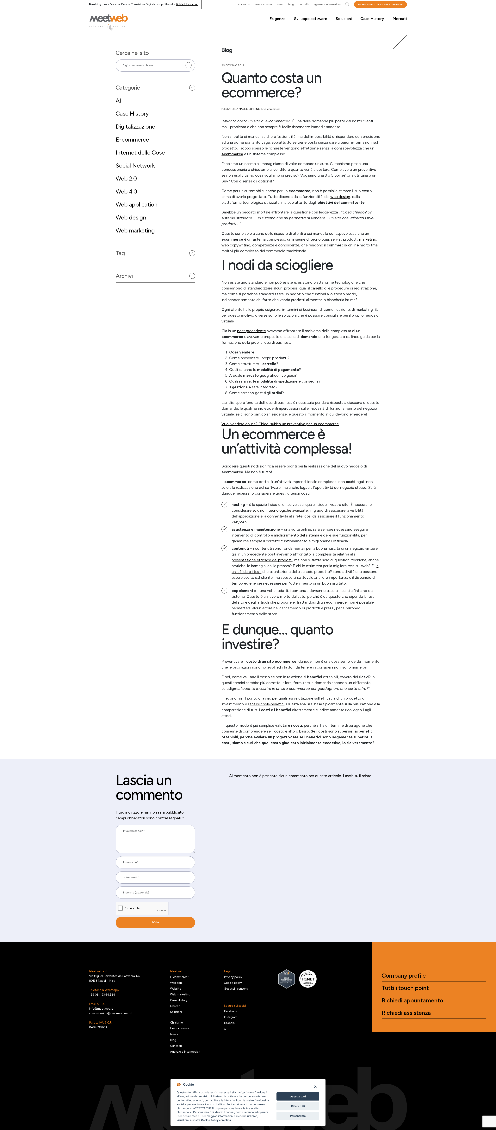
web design (340, 196)
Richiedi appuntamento (412, 1000)
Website (175, 988)
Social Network (135, 165)
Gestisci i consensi (236, 988)
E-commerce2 (179, 977)
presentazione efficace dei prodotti (262, 560)
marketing (367, 239)
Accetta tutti (298, 1096)
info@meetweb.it (101, 1008)
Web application (137, 204)
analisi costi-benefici (267, 704)
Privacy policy (233, 977)
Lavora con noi (263, 4)
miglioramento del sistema (296, 535)
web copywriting (235, 245)
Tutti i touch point (405, 988)
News (280, 4)
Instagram (230, 1017)
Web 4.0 (126, 191)
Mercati (400, 18)
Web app (176, 983)
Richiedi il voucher (187, 4)
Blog (291, 4)
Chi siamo (244, 4)
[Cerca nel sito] (188, 65)
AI (118, 100)
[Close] (315, 1086)
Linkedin (229, 1023)
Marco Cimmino (249, 109)
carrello (317, 288)
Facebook (230, 1011)
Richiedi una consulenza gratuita (380, 4)
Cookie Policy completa (216, 1120)
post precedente (251, 330)
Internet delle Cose (140, 152)
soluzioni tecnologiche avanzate (280, 510)
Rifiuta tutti (298, 1106)
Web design (131, 217)
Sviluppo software (310, 18)
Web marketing (135, 230)
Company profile (404, 975)
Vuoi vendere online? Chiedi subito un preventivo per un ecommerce (280, 424)
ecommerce (232, 154)
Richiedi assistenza (406, 1012)
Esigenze (278, 18)
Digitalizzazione (135, 126)
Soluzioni (344, 18)
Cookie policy (233, 983)
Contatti (304, 4)
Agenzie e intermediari (327, 4)
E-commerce (132, 139)
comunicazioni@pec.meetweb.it (110, 1013)
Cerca (347, 4)
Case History (372, 18)
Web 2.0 (126, 178)
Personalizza (298, 1115)
